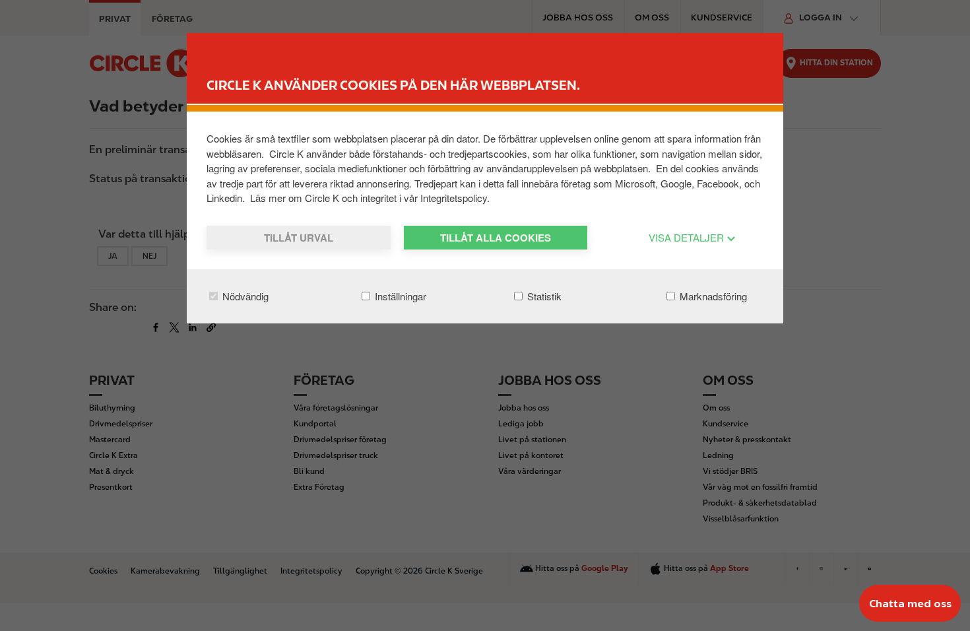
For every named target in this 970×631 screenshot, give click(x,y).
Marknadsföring (712, 296)
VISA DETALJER (688, 237)
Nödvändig (244, 296)
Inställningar (399, 296)
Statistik (543, 296)
